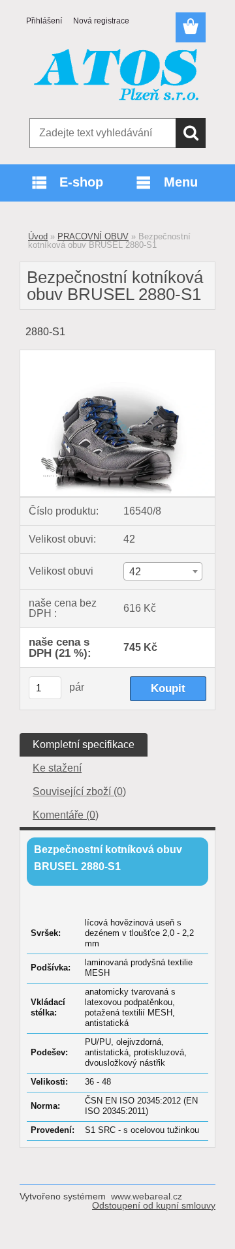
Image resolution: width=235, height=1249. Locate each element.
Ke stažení (57, 768)
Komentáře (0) (66, 814)
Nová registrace (101, 20)
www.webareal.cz (146, 1196)
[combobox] (162, 571)
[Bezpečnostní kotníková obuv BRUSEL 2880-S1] (117, 355)
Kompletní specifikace (83, 744)
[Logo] (117, 76)
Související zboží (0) (79, 791)
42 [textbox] (135, 571)
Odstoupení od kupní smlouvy (153, 1205)
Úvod (38, 236)
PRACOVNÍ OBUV (93, 236)
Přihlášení (44, 20)
